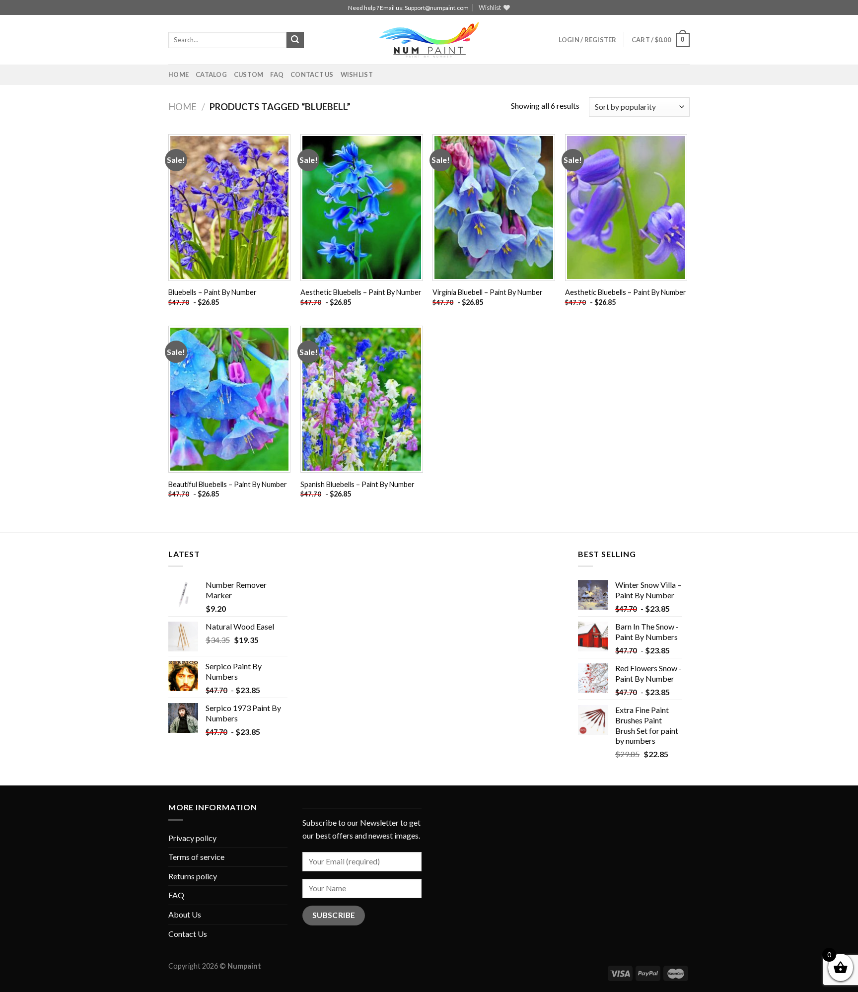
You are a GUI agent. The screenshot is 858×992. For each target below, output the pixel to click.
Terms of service (196, 856)
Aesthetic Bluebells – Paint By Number (361, 292)
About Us (184, 914)
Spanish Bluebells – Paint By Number (357, 484)
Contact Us (312, 74)
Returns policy (192, 876)
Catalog (211, 74)
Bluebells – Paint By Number (212, 292)
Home (178, 74)
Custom (249, 74)
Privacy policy (192, 838)
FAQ (277, 74)
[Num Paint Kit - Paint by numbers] (429, 40)
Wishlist (357, 74)
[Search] (294, 40)
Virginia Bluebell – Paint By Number (487, 292)
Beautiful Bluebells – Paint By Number (227, 484)
